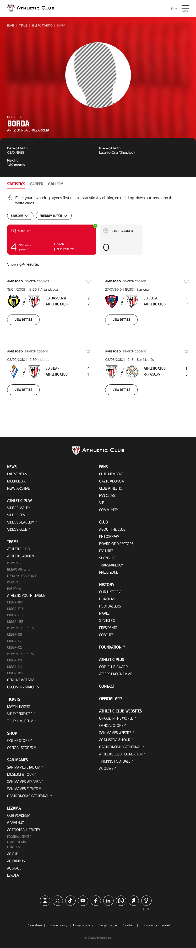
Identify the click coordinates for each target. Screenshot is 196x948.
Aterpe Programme (115, 673)
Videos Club (17, 529)
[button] (51, 240)
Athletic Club (18, 548)
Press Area (34, 925)
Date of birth (17, 148)
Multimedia (16, 481)
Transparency (111, 565)
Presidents (108, 627)
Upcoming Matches (23, 687)
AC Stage (14, 868)
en (172, 8)
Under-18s (15, 602)
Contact (107, 686)
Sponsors (107, 557)
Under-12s (14, 647)
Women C (13, 582)
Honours (107, 599)
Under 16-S (15, 615)
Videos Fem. (16, 515)
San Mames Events (22, 788)
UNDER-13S (14, 641)
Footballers (110, 606)
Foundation (110, 646)
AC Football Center (23, 829)
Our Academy (18, 815)
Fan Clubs (107, 495)
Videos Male (17, 507)
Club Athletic (110, 488)
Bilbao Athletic (42, 25)
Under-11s (14, 667)
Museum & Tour (20, 774)
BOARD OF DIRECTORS (116, 543)
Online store (18, 740)
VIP (101, 502)
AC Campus (16, 861)
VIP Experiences (19, 713)
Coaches (13, 847)
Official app (110, 698)
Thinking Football (114, 761)
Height (12, 160)
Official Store (111, 725)
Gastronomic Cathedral (28, 795)
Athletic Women (20, 556)
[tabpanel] (98, 303)
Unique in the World (116, 718)
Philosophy (109, 536)
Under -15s (15, 621)
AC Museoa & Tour (114, 739)
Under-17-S (15, 609)
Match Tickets (18, 706)
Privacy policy (83, 925)
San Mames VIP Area (24, 781)
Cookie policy (57, 925)
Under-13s (14, 634)
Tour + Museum (20, 720)
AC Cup (12, 853)
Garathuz (15, 822)
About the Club (112, 529)
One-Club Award (113, 666)
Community (108, 509)
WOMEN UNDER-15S (20, 628)
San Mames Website (115, 732)
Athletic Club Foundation (120, 754)
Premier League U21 (21, 576)
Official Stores (20, 747)
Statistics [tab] (16, 183)
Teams (23, 25)
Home (10, 25)
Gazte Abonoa (111, 481)
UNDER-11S (14, 660)
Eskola (13, 875)
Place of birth (109, 148)
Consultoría (16, 842)
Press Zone (108, 572)
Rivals (104, 613)
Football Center (19, 836)
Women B (14, 563)
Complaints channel (155, 925)
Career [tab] (36, 183)
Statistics (107, 620)
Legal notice (108, 925)
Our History (110, 591)
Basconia (14, 589)
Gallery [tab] (55, 183)
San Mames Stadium (23, 767)
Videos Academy (20, 522)
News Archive (18, 488)
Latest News (17, 473)
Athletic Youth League (26, 595)
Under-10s (15, 673)
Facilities (106, 550)
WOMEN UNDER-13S (20, 654)
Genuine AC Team (20, 679)
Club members (111, 473)
